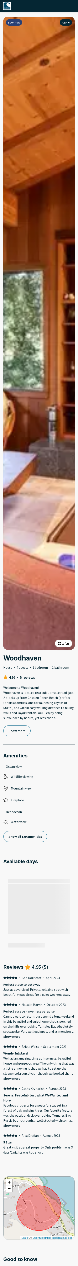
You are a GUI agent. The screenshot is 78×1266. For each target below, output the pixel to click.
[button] (9, 1182)
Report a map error (62, 1237)
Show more (11, 1036)
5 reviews (27, 677)
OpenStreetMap (42, 1237)
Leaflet (25, 1237)
